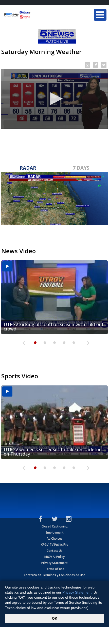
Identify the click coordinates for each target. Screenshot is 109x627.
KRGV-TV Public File (54, 544)
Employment (55, 532)
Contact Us (54, 550)
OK (54, 618)
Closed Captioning (55, 526)
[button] (54, 98)
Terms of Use (54, 569)
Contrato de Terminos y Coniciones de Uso (54, 575)
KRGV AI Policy (54, 557)
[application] (54, 99)
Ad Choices (54, 538)
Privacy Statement (54, 563)
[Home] (34, 15)
